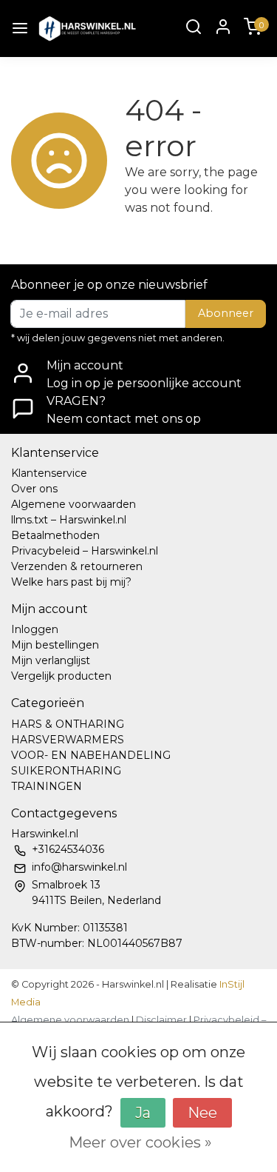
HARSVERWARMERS (67, 739)
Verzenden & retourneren (77, 566)
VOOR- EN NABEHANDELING (91, 755)
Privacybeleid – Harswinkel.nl (84, 550)
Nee (202, 1113)
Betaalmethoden (55, 535)
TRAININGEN (46, 786)
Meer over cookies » (140, 1142)
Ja (143, 1113)
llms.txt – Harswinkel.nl (68, 519)
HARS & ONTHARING (67, 724)
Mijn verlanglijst (50, 660)
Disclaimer (161, 1019)
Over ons (34, 488)
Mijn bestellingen (55, 645)
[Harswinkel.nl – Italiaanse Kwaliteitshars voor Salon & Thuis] (87, 28)
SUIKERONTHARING (66, 770)
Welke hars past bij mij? (71, 582)
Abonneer (225, 313)
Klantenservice (49, 473)
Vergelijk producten (61, 676)
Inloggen (34, 629)
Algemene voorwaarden (73, 504)
